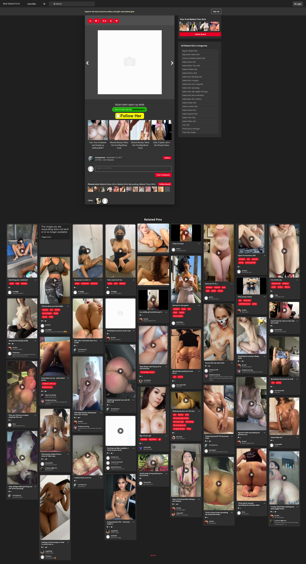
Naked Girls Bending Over (192, 77)
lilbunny (179, 554)
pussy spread (250, 263)
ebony (44, 317)
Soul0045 (48, 330)
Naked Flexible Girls (189, 69)
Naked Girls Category (190, 80)
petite (214, 291)
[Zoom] (110, 20)
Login (299, 4)
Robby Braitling (214, 375)
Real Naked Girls (11, 3)
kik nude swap (178, 422)
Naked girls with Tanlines (192, 99)
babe (175, 312)
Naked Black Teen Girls (191, 65)
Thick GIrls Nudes (189, 132)
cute (223, 287)
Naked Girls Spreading (127, 184)
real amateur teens (147, 372)
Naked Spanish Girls (190, 114)
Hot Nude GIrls (181, 250)
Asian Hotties (180, 324)
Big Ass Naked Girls (189, 51)
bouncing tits (178, 316)
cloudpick (147, 380)
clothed (217, 287)
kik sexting (189, 422)
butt (187, 415)
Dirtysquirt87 (213, 370)
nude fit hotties (17, 497)
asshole (255, 259)
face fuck (94, 283)
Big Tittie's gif (148, 449)
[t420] (98, 201)
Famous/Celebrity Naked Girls (193, 58)
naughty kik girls (179, 429)
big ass (180, 415)
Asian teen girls (115, 339)
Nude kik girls (180, 438)
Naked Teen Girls (147, 184)
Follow (167, 158)
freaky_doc (115, 457)
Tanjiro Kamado (117, 462)
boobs (280, 287)
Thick (51, 317)
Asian (12, 283)
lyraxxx (48, 325)
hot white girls (82, 423)
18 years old (276, 283)
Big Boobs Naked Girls (191, 54)
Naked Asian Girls (108, 184)
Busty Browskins (18, 293)
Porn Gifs (185, 125)
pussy (241, 263)
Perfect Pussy (47, 387)
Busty (56, 313)
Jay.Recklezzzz (116, 467)
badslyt (244, 270)
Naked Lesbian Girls (190, 106)
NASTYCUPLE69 (50, 395)
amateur (209, 287)
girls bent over (148, 484)
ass (248, 259)
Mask (210, 371)
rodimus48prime (51, 468)
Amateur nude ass (49, 384)
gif (159, 439)
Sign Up (216, 11)
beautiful (144, 439)
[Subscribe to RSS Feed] (44, 4)
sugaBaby (114, 531)
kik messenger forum (181, 418)
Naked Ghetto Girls (189, 73)
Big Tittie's (152, 439)
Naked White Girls (189, 121)
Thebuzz (48, 556)
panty (254, 304)
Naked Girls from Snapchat (192, 84)
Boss (14, 424)
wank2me (179, 322)
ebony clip (147, 382)
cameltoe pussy (244, 304)
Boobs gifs (147, 556)
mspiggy (15, 291)
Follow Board (164, 184)
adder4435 (147, 447)
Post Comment (163, 175)
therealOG (278, 330)
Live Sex (32, 3)
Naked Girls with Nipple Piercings (195, 91)
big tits (181, 312)
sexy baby (179, 555)
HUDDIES (114, 536)
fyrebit (244, 310)
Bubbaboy (16, 352)
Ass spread (81, 351)
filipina (287, 287)
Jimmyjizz (212, 450)
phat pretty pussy (50, 397)
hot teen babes (17, 349)
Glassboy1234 (181, 385)
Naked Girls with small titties (193, 95)
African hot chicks (280, 331)
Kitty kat (178, 386)
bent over (247, 300)
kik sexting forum (179, 425)
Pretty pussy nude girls (191, 128)
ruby (276, 295)
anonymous (82, 349)
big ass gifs (245, 312)
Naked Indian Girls (189, 103)
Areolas (45, 310)
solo (17, 283)
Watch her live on (130, 109)
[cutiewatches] (105, 201)
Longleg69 (278, 444)
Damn (276, 446)
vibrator (24, 283)
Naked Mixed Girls (189, 110)
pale (207, 291)
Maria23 (179, 437)
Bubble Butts (246, 552)
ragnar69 (179, 513)
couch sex (85, 283)
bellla (178, 249)
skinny (220, 291)
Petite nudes (115, 532)
